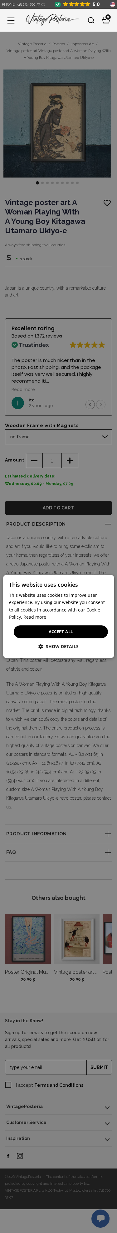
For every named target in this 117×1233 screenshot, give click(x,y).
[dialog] (58, 616)
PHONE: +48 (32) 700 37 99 (23, 4)
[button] (11, 20)
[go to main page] (51, 20)
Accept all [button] (61, 631)
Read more (34, 617)
